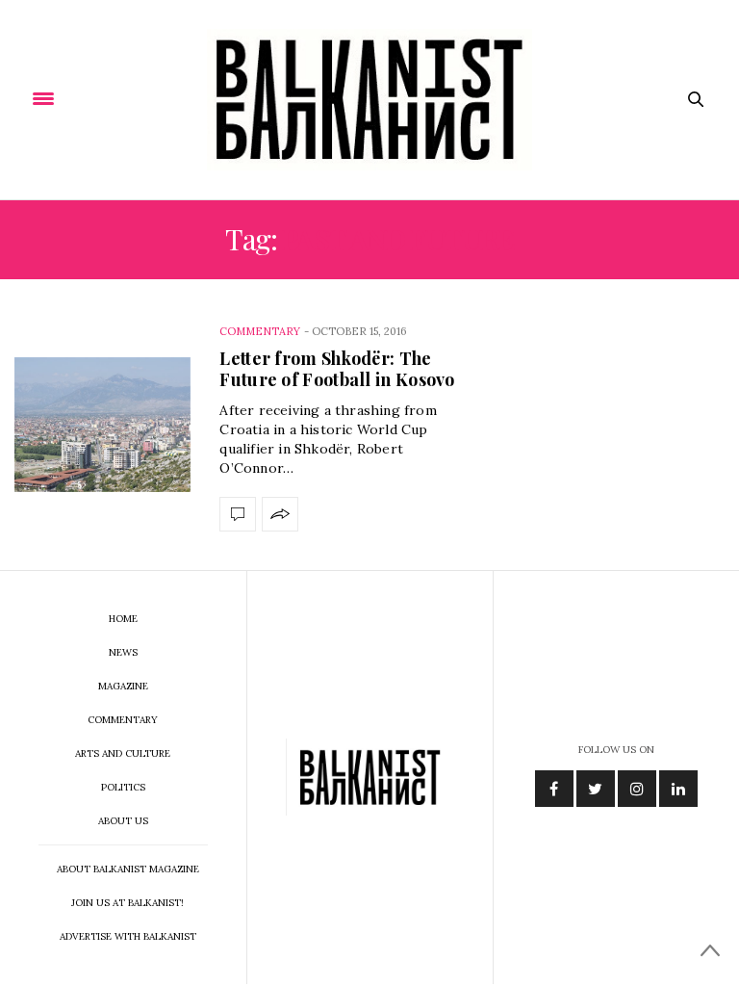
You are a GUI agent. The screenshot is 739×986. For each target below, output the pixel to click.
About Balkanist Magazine (128, 869)
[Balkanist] (370, 99)
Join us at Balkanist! (127, 902)
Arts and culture (122, 753)
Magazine (123, 686)
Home (123, 618)
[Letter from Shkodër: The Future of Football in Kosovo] (102, 425)
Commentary (259, 331)
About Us (123, 821)
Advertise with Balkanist (128, 936)
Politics (123, 787)
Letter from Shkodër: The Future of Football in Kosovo (336, 369)
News (123, 652)
